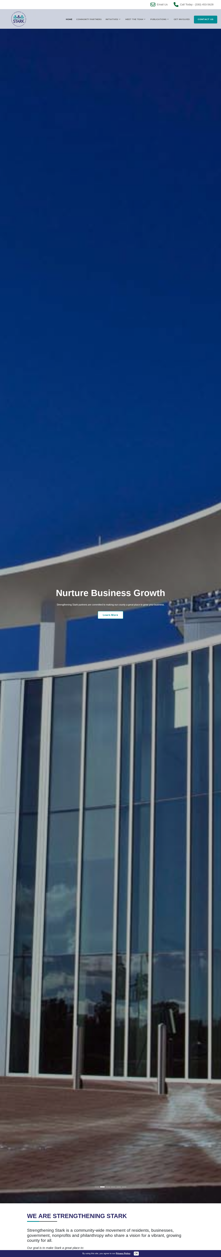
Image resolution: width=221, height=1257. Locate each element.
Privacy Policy (123, 1253)
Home (69, 19)
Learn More (110, 615)
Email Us (162, 4)
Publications (158, 19)
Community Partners (89, 19)
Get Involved (182, 19)
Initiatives (112, 19)
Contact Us (205, 19)
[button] (5, 606)
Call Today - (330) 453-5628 (196, 4)
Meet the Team (134, 19)
